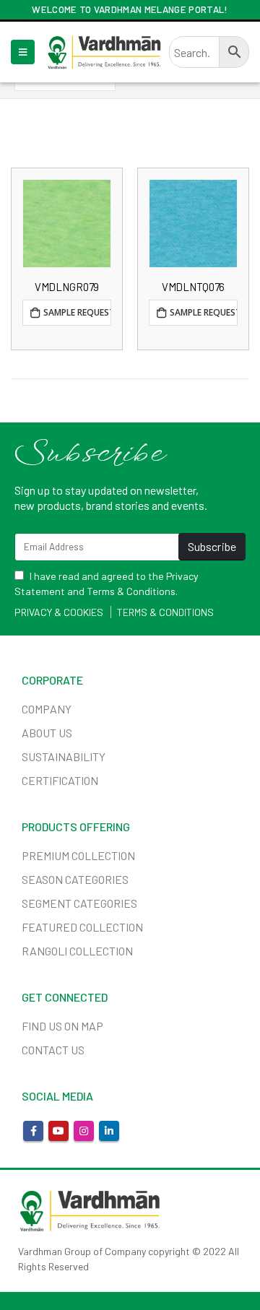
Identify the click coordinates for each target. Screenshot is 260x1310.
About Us (47, 732)
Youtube (58, 1131)
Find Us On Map (62, 1026)
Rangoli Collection (77, 951)
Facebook (33, 1131)
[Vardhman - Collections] (104, 52)
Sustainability (63, 756)
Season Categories (75, 879)
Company (47, 709)
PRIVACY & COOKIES (58, 612)
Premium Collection (78, 855)
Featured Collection (82, 927)
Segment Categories (79, 903)
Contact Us (53, 1050)
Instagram (84, 1131)
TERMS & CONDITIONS (165, 612)
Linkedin (109, 1131)
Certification (60, 780)
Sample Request (77, 312)
